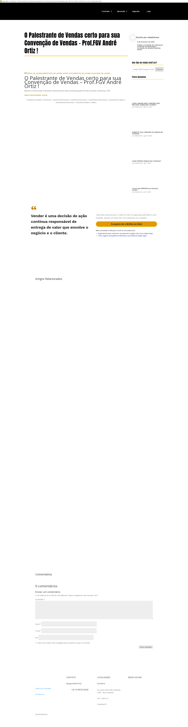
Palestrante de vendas (116, 100)
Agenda (135, 11)
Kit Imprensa (39, 694)
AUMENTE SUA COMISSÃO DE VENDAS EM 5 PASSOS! (147, 133)
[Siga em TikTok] (138, 684)
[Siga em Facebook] (134, 684)
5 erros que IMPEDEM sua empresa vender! (145, 189)
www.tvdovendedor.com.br (36, 95)
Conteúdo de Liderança (153, 45)
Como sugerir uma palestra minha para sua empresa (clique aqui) (122, 236)
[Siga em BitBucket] (147, 684)
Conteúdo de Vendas (145, 48)
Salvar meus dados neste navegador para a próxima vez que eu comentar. (64, 643)
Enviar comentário (146, 647)
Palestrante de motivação (98, 100)
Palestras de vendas (83, 102)
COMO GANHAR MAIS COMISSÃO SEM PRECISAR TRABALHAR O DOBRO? (146, 104)
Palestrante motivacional (65, 102)
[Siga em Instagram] (130, 684)
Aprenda (121, 11)
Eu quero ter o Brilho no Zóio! (126, 224)
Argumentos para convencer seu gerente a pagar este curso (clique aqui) (125, 233)
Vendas (93, 102)
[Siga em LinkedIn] (130, 689)
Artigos (140, 45)
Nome (38, 624)
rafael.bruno (153, 37)
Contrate (106, 11)
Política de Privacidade (43, 688)
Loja (149, 11)
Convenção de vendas (34, 100)
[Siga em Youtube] (143, 684)
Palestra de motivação (61, 100)
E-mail (38, 631)
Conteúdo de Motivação (146, 46)
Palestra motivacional (79, 100)
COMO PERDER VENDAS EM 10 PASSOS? (146, 161)
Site (36, 638)
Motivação (47, 100)
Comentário (40, 599)
